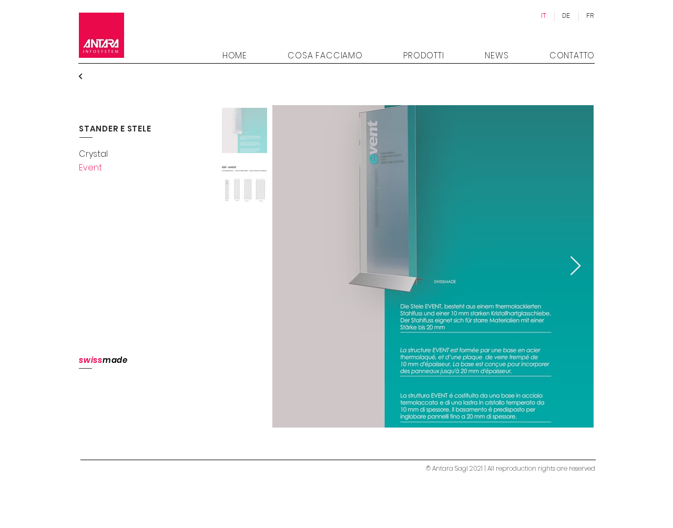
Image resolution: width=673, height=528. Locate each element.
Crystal (93, 154)
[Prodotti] (87, 76)
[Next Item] (575, 266)
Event (90, 167)
